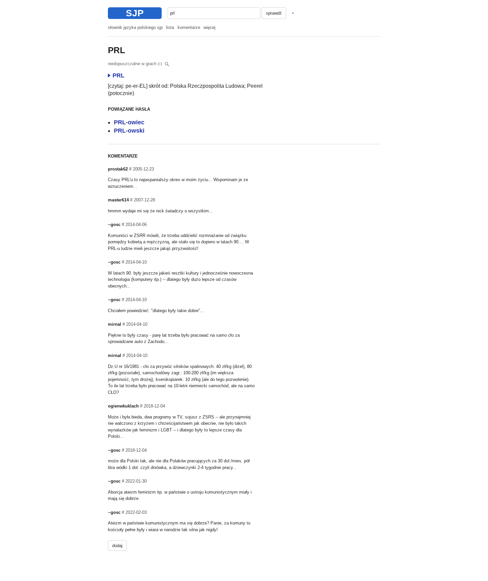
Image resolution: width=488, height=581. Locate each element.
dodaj (117, 545)
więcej (209, 27)
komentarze (189, 27)
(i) (160, 63)
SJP (135, 13)
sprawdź (274, 13)
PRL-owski (129, 130)
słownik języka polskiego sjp (135, 27)
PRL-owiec (129, 122)
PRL (118, 75)
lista (170, 27)
